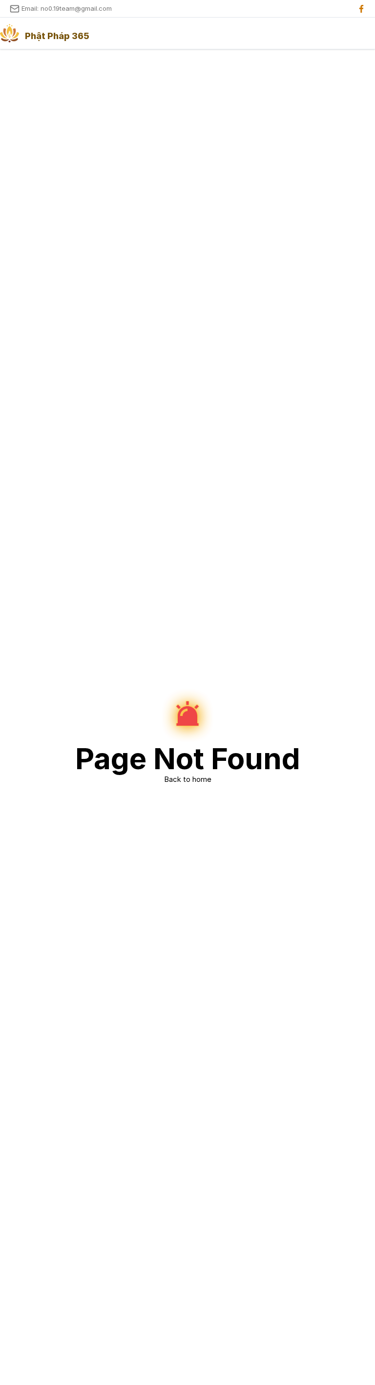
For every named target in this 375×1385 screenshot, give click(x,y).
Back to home (187, 779)
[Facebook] (361, 9)
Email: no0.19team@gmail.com (66, 8)
